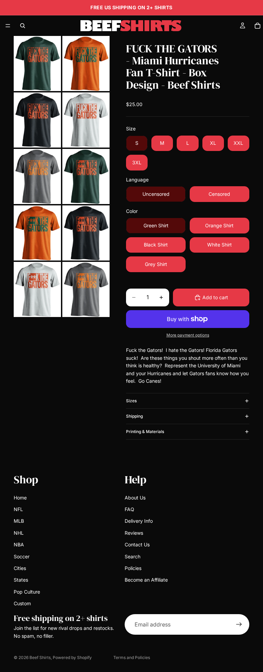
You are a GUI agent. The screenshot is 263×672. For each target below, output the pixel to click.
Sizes (131, 400)
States (21, 580)
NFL (18, 509)
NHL (19, 533)
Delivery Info (139, 521)
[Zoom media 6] (86, 176)
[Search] (22, 25)
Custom (22, 603)
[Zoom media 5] (37, 176)
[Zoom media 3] (37, 120)
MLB (19, 521)
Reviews (134, 533)
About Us (135, 497)
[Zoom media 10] (86, 289)
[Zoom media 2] (86, 63)
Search (132, 556)
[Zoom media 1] (37, 63)
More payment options (187, 335)
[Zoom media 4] (86, 120)
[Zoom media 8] (86, 233)
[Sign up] (239, 625)
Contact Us (137, 544)
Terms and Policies (131, 657)
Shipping (134, 416)
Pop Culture (27, 592)
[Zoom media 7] (37, 233)
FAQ (129, 509)
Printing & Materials (145, 431)
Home (20, 497)
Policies (133, 568)
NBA (19, 544)
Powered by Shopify (72, 657)
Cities (20, 568)
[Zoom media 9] (37, 289)
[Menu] (8, 26)
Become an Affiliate (146, 580)
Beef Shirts (40, 657)
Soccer (21, 556)
